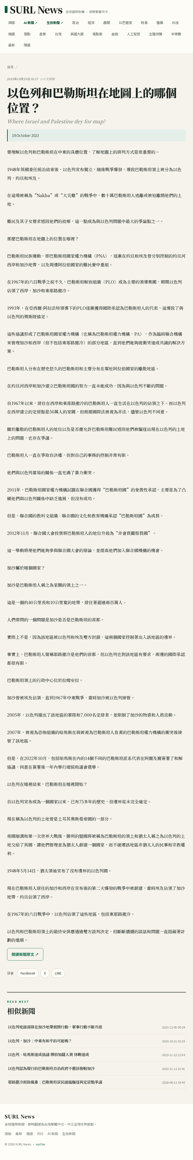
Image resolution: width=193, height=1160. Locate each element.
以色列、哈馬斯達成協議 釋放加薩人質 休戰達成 (48, 1054)
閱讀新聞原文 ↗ (25, 954)
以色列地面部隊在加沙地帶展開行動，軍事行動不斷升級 (55, 1027)
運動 (27, 33)
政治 (75, 22)
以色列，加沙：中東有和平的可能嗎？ (40, 1041)
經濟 (91, 22)
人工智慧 (133, 33)
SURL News (36, 9)
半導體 (176, 33)
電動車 (97, 33)
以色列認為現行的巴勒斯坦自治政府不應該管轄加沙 (51, 1068)
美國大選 (77, 33)
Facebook (27, 973)
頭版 (11, 22)
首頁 (10, 67)
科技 (175, 22)
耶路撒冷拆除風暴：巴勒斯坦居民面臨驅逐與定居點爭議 (55, 1082)
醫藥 (160, 22)
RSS (40, 1133)
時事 (144, 22)
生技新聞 (53, 22)
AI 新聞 (29, 22)
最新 (11, 44)
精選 (11, 33)
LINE (58, 973)
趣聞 (106, 22)
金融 (114, 33)
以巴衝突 (125, 22)
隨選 (27, 44)
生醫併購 (155, 33)
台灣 (58, 33)
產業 (42, 33)
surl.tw (40, 1144)
